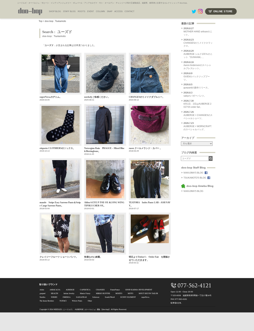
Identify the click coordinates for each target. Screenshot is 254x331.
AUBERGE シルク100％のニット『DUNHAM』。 (198, 54)
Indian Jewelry (69, 293)
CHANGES (100, 289)
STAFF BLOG (69, 11)
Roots (81, 11)
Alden (42, 289)
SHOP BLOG (55, 11)
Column (100, 11)
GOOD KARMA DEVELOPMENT (138, 289)
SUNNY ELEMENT (128, 297)
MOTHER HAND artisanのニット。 (198, 31)
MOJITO (118, 293)
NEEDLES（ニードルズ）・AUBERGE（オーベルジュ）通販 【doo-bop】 (82, 309)
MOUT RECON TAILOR (148, 293)
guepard (42, 293)
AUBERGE (70, 289)
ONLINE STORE (223, 11)
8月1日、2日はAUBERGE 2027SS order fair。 (197, 104)
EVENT (90, 11)
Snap (109, 11)
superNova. (145, 297)
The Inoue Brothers (47, 300)
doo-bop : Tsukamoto (55, 21)
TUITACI (63, 300)
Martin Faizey (85, 293)
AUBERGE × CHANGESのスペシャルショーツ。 (198, 115)
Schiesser (95, 297)
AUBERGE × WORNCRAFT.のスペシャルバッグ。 (198, 126)
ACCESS (118, 11)
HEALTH (54, 293)
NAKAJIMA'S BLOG (193, 172)
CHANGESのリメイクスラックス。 (198, 42)
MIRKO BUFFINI (103, 293)
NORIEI (54, 297)
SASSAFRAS (81, 297)
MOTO (130, 293)
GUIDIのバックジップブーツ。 (197, 76)
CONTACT (129, 11)
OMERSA (66, 297)
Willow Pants (77, 300)
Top (40, 21)
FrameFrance (115, 289)
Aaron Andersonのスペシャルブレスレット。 (197, 65)
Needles (42, 297)
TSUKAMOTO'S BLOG (195, 177)
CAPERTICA (85, 289)
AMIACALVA (55, 289)
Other (90, 300)
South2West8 (110, 297)
